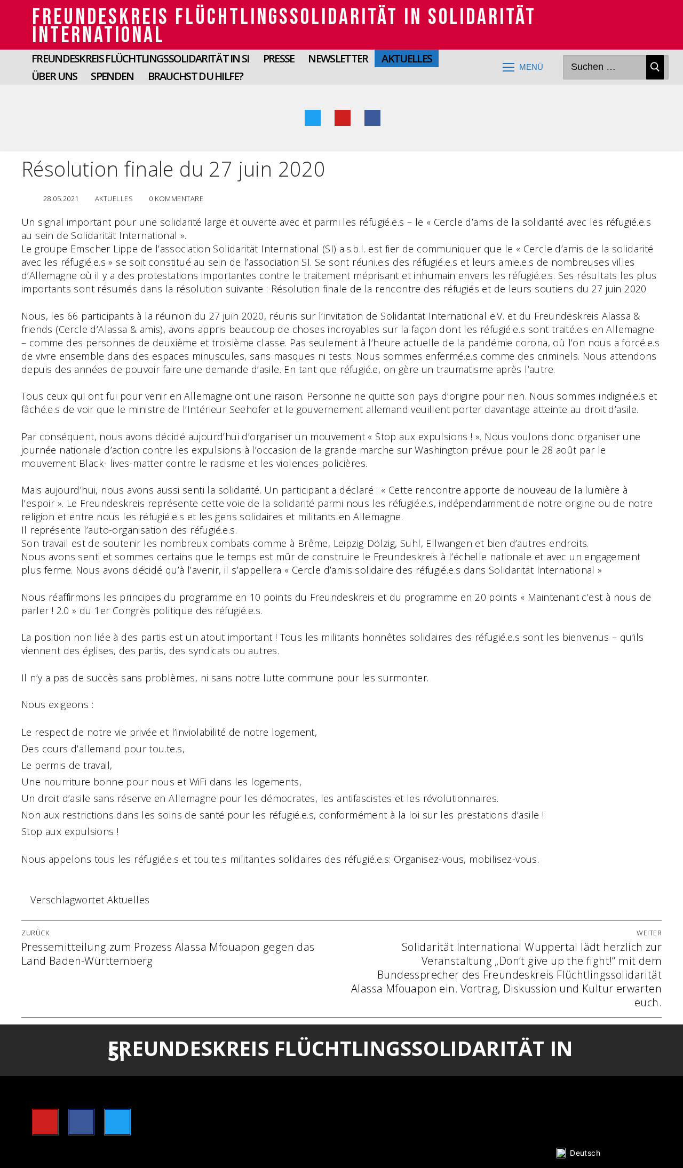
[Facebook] (372, 118)
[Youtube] (343, 118)
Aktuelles (113, 198)
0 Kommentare (175, 198)
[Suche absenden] (655, 67)
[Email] (402, 118)
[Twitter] (313, 118)
